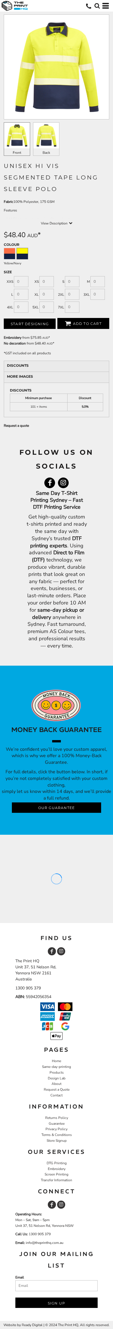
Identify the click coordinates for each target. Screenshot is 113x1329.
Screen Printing (56, 1174)
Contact (56, 1095)
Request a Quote (57, 1089)
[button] (97, 6)
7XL (61, 307)
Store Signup (57, 1140)
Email (19, 1277)
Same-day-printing (56, 1066)
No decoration (15, 343)
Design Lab (56, 1078)
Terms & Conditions (56, 1135)
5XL (35, 307)
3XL (86, 294)
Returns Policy (56, 1117)
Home (56, 1061)
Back (46, 152)
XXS (10, 281)
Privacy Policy (56, 1129)
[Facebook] (49, 483)
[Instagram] (63, 483)
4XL (10, 307)
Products (57, 1072)
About (56, 1083)
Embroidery (12, 337)
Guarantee (57, 1123)
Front (17, 152)
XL (36, 294)
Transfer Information (56, 1180)
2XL (61, 294)
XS (36, 281)
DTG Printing (57, 1163)
